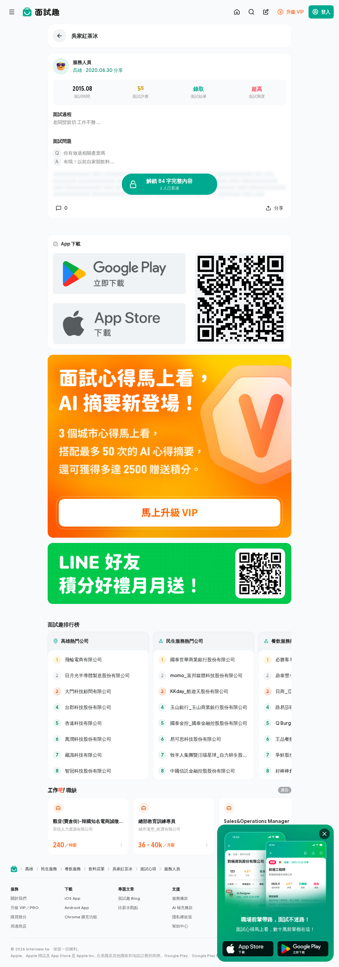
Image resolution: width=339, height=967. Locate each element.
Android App (77, 907)
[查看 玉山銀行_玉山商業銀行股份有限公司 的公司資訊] (203, 707)
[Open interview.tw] (14, 869)
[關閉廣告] (324, 834)
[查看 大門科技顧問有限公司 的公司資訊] (98, 691)
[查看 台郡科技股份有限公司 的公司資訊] (98, 707)
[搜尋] (251, 12)
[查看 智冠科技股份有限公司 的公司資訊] (98, 771)
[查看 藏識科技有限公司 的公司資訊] (98, 755)
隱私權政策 (182, 916)
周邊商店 (18, 926)
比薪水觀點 (128, 907)
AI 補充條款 (182, 907)
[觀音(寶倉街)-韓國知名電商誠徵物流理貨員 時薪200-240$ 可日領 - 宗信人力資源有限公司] (88, 826)
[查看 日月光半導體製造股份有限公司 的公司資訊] (98, 675)
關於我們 (18, 898)
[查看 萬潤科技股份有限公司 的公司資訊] (98, 739)
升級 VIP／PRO (25, 907)
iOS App (72, 898)
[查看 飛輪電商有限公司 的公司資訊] (98, 660)
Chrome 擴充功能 (81, 916)
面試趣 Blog (129, 898)
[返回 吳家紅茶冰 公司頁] (169, 36)
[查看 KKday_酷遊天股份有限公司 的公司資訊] (203, 691)
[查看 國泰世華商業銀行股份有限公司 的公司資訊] (203, 660)
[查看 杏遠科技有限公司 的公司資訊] (98, 723)
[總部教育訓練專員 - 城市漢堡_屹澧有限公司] (174, 826)
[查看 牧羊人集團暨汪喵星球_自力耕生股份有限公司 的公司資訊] (203, 755)
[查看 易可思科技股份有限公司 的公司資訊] (203, 739)
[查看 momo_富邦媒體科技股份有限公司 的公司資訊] (203, 675)
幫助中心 (180, 926)
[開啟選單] (12, 12)
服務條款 (180, 898)
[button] (35, 908)
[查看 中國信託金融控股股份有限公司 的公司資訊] (203, 771)
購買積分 (18, 916)
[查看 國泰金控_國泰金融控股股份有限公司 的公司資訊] (203, 723)
